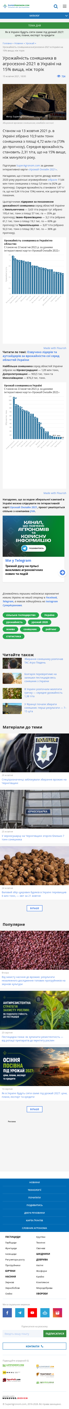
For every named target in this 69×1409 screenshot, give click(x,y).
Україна (49, 615)
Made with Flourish (55, 348)
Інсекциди (10, 1253)
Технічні (40, 1242)
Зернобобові (12, 1288)
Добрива (42, 1259)
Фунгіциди (11, 1248)
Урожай (30, 43)
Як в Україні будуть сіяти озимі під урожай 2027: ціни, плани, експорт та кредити (34, 33)
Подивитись (35, 1205)
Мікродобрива (44, 1288)
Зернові (9, 1282)
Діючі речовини (34, 1212)
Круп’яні (40, 1236)
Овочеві (40, 1248)
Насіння (10, 1276)
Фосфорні (41, 1271)
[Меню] (64, 6)
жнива (10, 629)
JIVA (32, 511)
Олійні (8, 1293)
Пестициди (13, 1236)
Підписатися (55, 1333)
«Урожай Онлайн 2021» (42, 169)
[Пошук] (55, 6)
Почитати (34, 1197)
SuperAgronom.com (28, 165)
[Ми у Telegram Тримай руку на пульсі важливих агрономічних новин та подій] (33, 581)
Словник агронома (34, 1228)
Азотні (39, 1265)
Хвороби (42, 1293)
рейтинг (51, 629)
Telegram (8, 601)
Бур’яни (10, 1271)
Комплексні (42, 1282)
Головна (7, 43)
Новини (18, 43)
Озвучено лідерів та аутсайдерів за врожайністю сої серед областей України (31, 356)
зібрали (53, 179)
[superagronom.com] (16, 6)
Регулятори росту (15, 1259)
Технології (34, 1190)
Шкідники (43, 1253)
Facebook (51, 597)
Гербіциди (10, 1242)
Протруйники (12, 1265)
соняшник (30, 629)
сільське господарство (21, 615)
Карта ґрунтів (34, 1220)
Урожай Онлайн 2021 (23, 507)
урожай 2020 (39, 622)
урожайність (14, 622)
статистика (13, 636)
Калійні (40, 1276)
